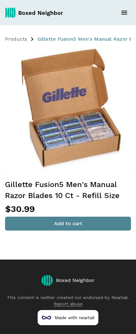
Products (16, 39)
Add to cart (68, 223)
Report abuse (68, 303)
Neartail (119, 297)
